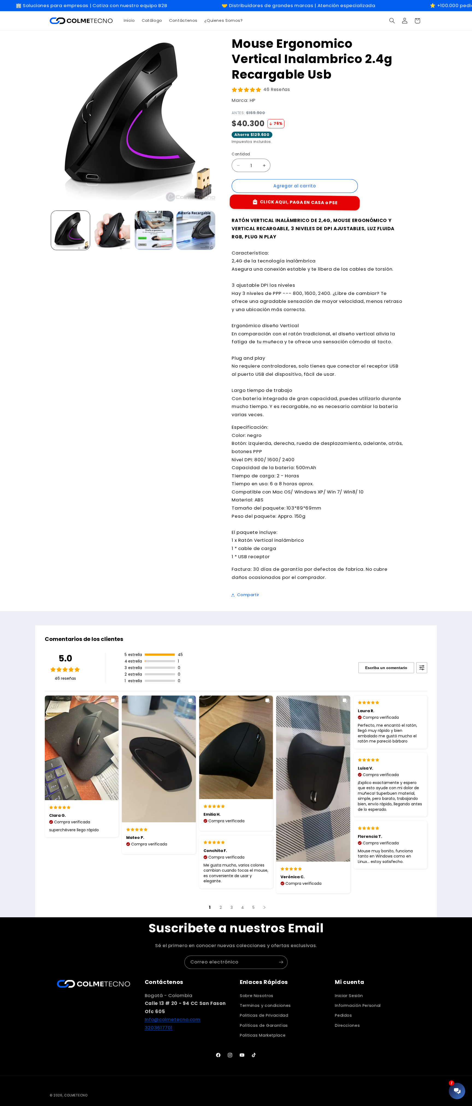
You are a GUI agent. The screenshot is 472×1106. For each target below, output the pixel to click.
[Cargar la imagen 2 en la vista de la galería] (112, 230)
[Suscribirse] (281, 962)
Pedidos (343, 1015)
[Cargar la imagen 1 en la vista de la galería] (70, 230)
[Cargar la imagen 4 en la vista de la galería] (196, 230)
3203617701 (158, 1027)
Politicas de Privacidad (264, 1015)
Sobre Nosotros (256, 995)
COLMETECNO (75, 1095)
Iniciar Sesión (349, 995)
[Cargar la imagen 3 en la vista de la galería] (154, 230)
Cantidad (241, 154)
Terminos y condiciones (265, 1005)
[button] (392, 20)
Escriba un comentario (386, 668)
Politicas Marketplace (262, 1035)
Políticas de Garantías (264, 1025)
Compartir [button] (248, 595)
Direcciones (347, 1025)
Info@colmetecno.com (172, 1019)
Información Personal (358, 1005)
